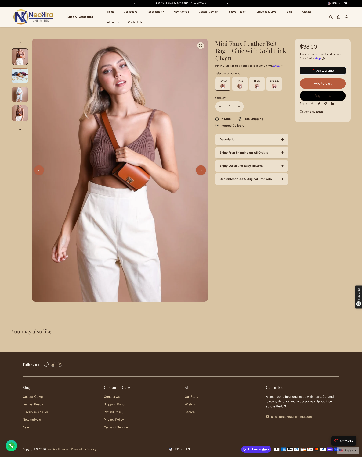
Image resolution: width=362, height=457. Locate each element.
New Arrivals (181, 11)
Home (110, 11)
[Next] (227, 3)
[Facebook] (312, 103)
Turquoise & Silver (266, 11)
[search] (331, 17)
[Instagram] (53, 364)
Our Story (191, 397)
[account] (346, 17)
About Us (113, 22)
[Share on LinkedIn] (332, 103)
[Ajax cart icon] (338, 17)
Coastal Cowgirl (208, 11)
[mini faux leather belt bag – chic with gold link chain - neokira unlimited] (201, 45)
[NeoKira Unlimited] (33, 17)
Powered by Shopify (83, 449)
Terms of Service (116, 427)
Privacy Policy (114, 419)
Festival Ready (237, 11)
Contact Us (135, 22)
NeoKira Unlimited (58, 449)
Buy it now (323, 96)
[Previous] (135, 3)
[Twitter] (319, 103)
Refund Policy (113, 412)
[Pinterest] (325, 103)
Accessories (154, 11)
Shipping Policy (115, 404)
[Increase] (239, 106)
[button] (348, 450)
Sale (289, 11)
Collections (130, 11)
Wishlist (306, 11)
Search (190, 412)
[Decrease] (220, 106)
